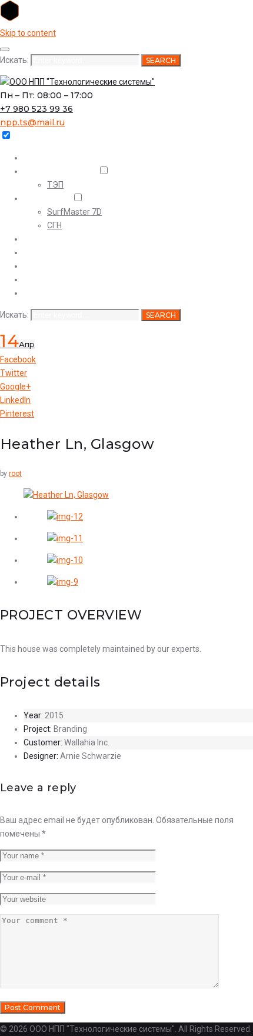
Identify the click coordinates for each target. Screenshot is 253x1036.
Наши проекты (51, 239)
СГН (54, 225)
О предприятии (53, 171)
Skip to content (28, 33)
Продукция (45, 279)
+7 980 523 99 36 (36, 109)
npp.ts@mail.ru (32, 122)
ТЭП (55, 184)
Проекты (40, 198)
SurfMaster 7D (74, 211)
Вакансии (42, 293)
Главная (39, 157)
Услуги (37, 266)
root (15, 473)
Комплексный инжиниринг (75, 252)
